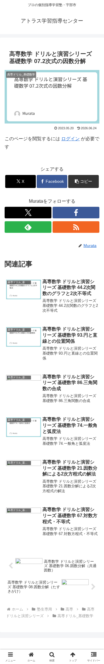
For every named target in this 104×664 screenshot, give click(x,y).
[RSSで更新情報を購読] (76, 227)
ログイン (70, 138)
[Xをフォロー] (28, 212)
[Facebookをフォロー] (76, 212)
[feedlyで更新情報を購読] (28, 227)
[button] (83, 181)
